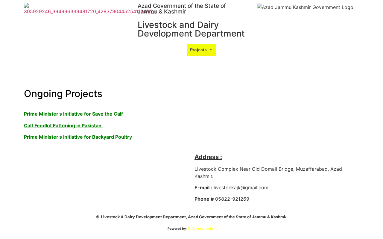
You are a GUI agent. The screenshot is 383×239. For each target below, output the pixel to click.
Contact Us (199, 73)
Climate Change (161, 61)
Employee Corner (140, 157)
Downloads (230, 49)
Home (147, 49)
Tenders (229, 61)
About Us (168, 49)
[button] (182, 50)
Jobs (177, 73)
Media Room (196, 61)
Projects (198, 49)
